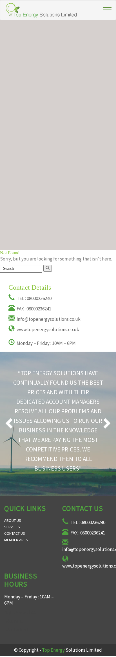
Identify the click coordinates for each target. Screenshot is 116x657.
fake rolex (14, 621)
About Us (12, 520)
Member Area (16, 539)
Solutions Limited (72, 650)
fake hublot (16, 630)
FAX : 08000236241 (33, 309)
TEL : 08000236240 (34, 298)
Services (12, 526)
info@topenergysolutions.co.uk (48, 319)
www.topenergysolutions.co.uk (47, 329)
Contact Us (14, 533)
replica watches (20, 612)
